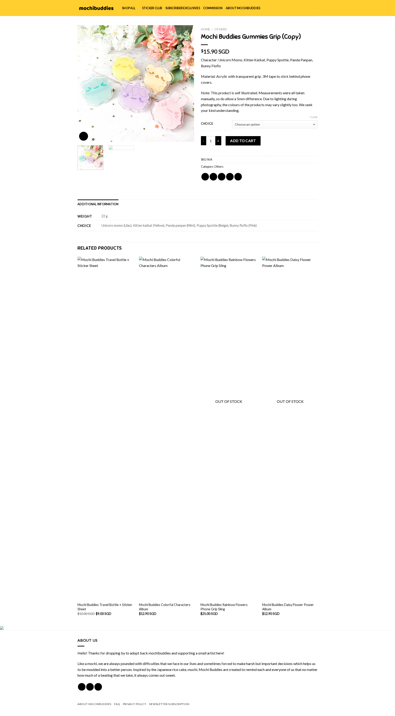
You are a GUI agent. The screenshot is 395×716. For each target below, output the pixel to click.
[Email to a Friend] (221, 176)
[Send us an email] (98, 687)
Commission (213, 8)
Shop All (128, 8)
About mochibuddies (243, 8)
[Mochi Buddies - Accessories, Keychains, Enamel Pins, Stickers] (96, 8)
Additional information (98, 204)
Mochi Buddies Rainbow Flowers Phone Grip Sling (224, 607)
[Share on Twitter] (213, 176)
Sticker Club (152, 8)
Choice (207, 123)
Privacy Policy (134, 704)
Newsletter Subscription (169, 704)
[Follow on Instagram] (90, 687)
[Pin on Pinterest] (230, 176)
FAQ (117, 704)
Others (220, 29)
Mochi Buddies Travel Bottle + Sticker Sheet (104, 607)
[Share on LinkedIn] (238, 176)
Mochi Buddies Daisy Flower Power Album (288, 607)
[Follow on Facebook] (81, 687)
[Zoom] (83, 136)
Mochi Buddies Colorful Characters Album (164, 607)
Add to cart (243, 140)
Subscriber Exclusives (182, 8)
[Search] (300, 8)
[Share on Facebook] (205, 176)
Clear (314, 117)
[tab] (98, 204)
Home (205, 29)
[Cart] (315, 8)
